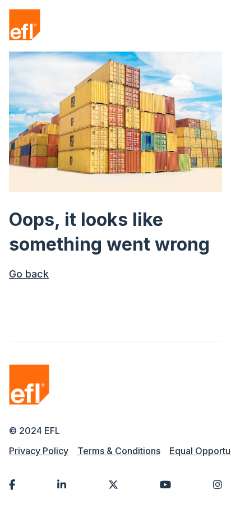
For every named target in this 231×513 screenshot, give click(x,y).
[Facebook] (12, 485)
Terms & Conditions (118, 450)
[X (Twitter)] (113, 485)
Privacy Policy (38, 450)
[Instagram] (217, 485)
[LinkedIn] (61, 485)
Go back (29, 274)
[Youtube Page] (165, 485)
